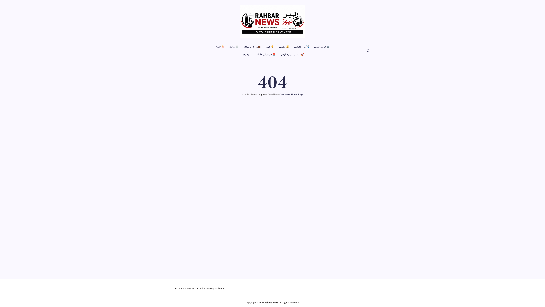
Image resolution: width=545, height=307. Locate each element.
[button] (368, 50)
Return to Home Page (291, 94)
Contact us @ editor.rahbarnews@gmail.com (201, 288)
